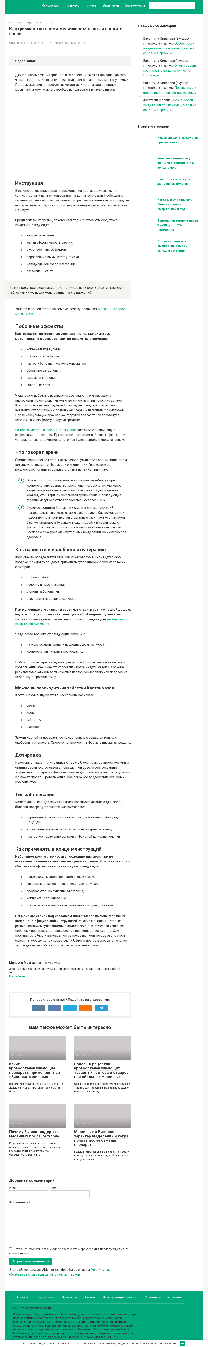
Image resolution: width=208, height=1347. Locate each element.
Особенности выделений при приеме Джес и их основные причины (169, 48)
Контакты (69, 1297)
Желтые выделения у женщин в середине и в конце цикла (175, 163)
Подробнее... (18, 976)
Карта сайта (45, 1297)
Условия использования (163, 1297)
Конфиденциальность (120, 1297)
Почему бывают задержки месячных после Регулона (34, 1133)
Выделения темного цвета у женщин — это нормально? (177, 225)
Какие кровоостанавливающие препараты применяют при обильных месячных (34, 1070)
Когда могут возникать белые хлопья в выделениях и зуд (174, 204)
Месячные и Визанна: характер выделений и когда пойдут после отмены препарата (101, 1138)
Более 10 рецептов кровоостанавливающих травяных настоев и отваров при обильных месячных (101, 1070)
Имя (13, 1188)
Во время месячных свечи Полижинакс (45, 430)
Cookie (90, 1297)
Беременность (135, 5)
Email (56, 1188)
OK (182, 1343)
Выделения (111, 5)
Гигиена (91, 5)
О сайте (22, 1297)
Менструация (50, 5)
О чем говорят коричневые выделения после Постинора (169, 70)
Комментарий (19, 1202)
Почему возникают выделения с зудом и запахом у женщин (173, 246)
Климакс (73, 5)
